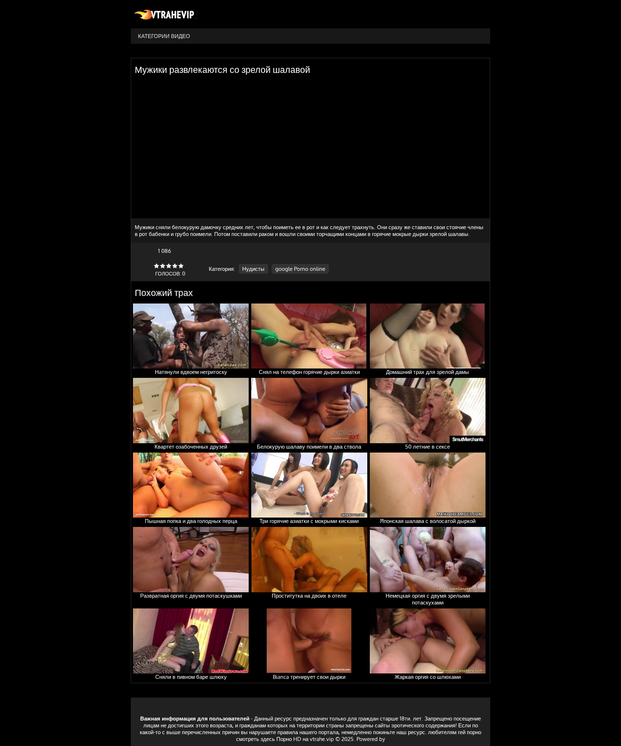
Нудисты (253, 268)
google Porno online (300, 268)
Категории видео (164, 36)
